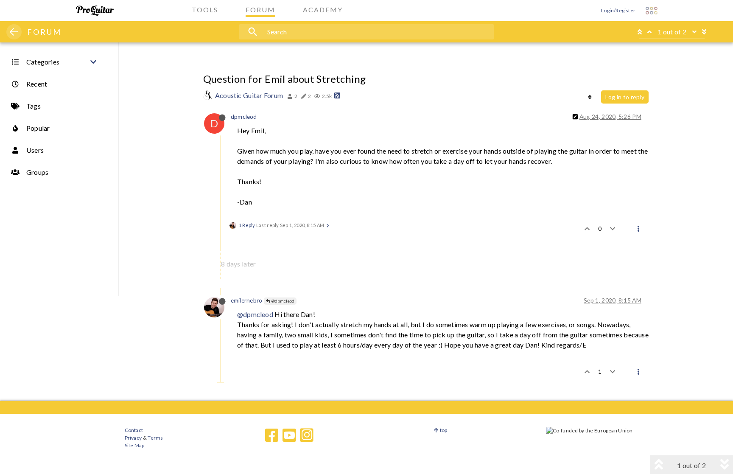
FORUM (44, 31)
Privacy (133, 438)
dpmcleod (244, 116)
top (443, 430)
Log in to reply (624, 97)
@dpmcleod (282, 300)
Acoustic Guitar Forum (249, 95)
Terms (155, 438)
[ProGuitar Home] (95, 10)
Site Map (135, 445)
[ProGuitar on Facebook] (272, 435)
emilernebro (246, 300)
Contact (134, 430)
